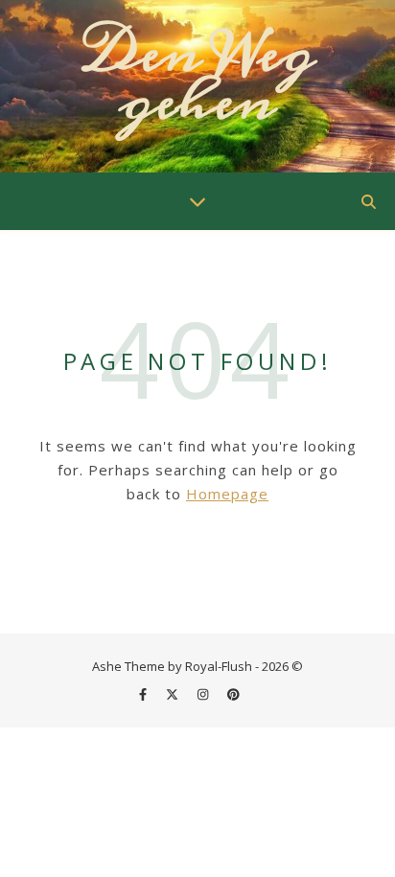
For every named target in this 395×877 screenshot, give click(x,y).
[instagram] (204, 694)
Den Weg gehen (197, 78)
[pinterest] (233, 694)
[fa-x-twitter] (173, 694)
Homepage (227, 493)
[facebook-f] (144, 694)
